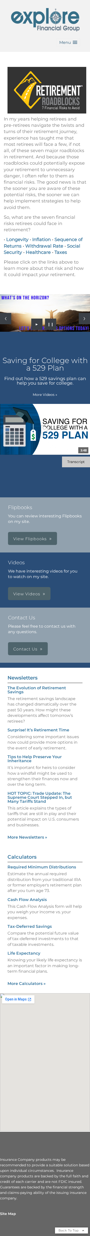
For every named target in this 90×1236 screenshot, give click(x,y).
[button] (68, 42)
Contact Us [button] (25, 649)
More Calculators (27, 983)
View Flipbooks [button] (30, 538)
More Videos (45, 394)
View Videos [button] (26, 594)
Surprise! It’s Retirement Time (38, 730)
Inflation (41, 239)
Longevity (17, 239)
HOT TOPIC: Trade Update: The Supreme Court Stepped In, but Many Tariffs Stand (40, 797)
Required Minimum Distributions (42, 867)
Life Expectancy (24, 953)
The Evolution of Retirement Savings (37, 690)
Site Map (8, 1213)
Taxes (60, 252)
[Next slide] (84, 318)
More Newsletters (27, 837)
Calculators (22, 857)
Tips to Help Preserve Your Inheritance (35, 758)
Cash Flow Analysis (27, 899)
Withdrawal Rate (44, 246)
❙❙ (51, 324)
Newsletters (23, 678)
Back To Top (69, 1230)
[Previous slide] (5, 318)
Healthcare (38, 252)
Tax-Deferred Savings (30, 926)
